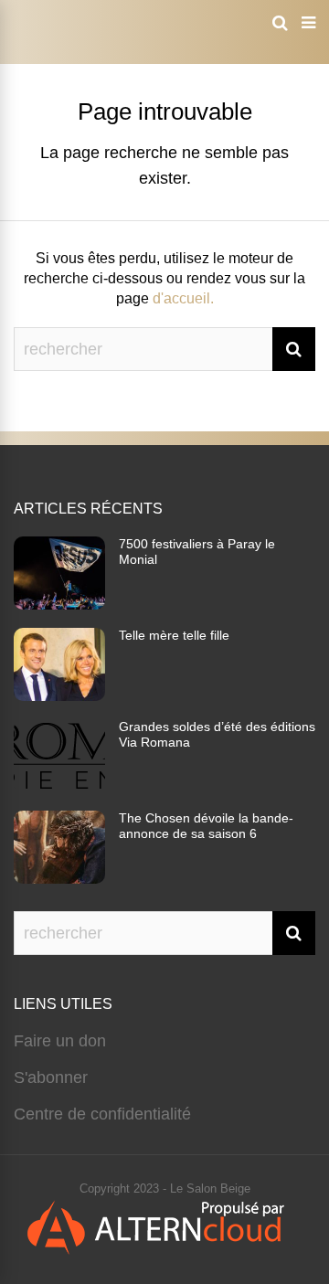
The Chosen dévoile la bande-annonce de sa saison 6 (206, 826)
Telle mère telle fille (174, 635)
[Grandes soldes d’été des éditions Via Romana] (59, 787)
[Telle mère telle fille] (59, 695)
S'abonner (51, 1077)
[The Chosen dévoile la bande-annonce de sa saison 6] (59, 878)
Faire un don (60, 1041)
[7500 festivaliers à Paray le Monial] (59, 604)
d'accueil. (183, 298)
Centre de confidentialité (102, 1114)
